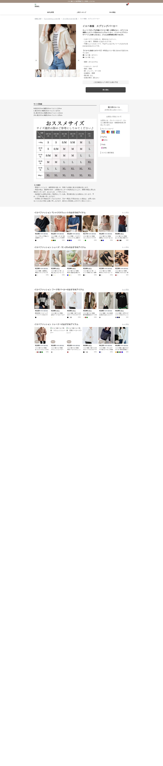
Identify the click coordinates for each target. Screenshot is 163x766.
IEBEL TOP (38, 18)
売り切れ (106, 90)
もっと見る (125, 212)
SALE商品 (112, 12)
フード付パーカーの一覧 (70, 18)
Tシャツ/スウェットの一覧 (52, 18)
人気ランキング (81, 12)
